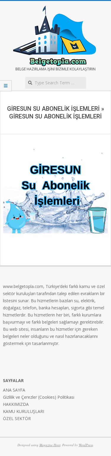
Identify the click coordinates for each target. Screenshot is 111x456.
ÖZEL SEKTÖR (17, 418)
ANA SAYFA (14, 390)
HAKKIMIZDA (16, 404)
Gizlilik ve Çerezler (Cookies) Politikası (38, 397)
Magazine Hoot (49, 445)
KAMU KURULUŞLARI (23, 411)
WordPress (86, 445)
